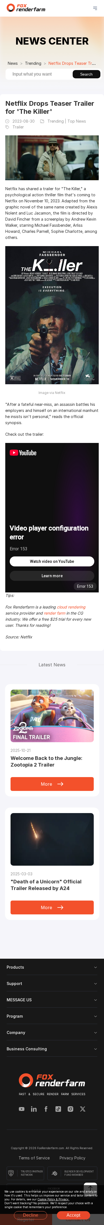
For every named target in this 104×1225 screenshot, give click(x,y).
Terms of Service (35, 1158)
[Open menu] (95, 8)
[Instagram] (70, 1109)
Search (86, 74)
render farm (54, 613)
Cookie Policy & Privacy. (53, 1199)
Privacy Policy (72, 1158)
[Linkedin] (34, 1109)
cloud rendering (71, 607)
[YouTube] (21, 1109)
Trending (33, 63)
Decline (30, 1215)
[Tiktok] (58, 1109)
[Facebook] (46, 1109)
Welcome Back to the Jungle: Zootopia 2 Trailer (46, 761)
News (13, 63)
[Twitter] (82, 1109)
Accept (73, 1215)
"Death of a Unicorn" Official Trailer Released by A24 (46, 885)
